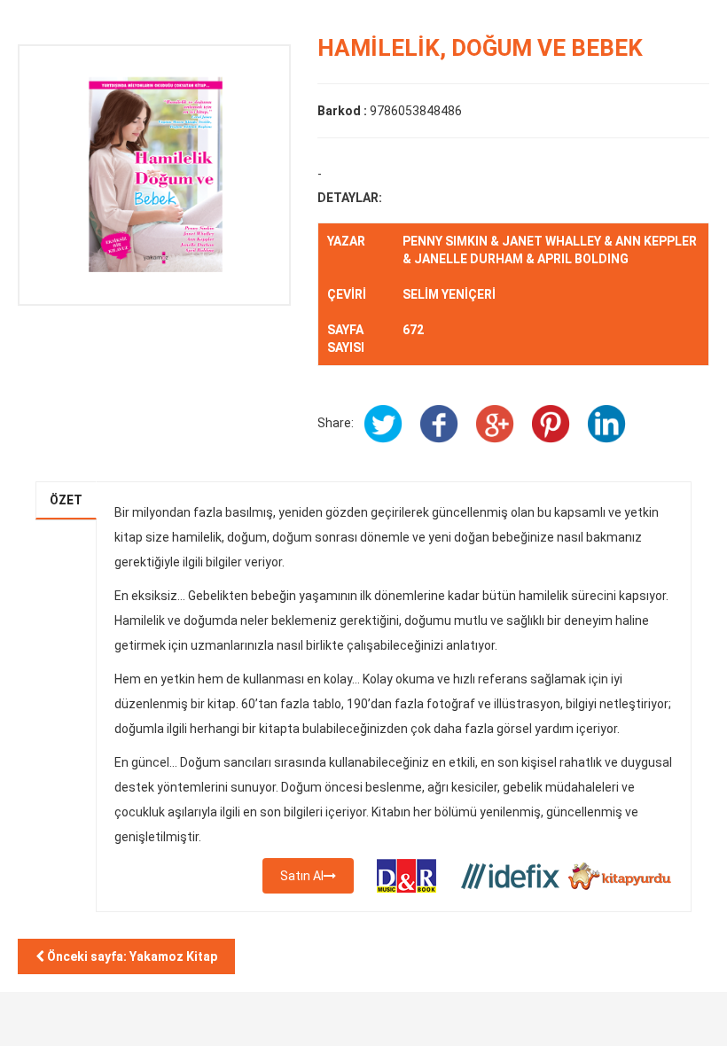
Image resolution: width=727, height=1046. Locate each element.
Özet (66, 500)
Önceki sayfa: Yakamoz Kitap (130, 956)
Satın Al (302, 876)
